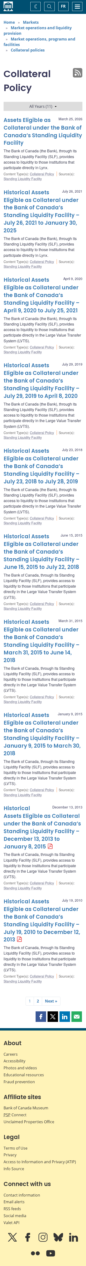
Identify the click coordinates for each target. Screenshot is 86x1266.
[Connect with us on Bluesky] (58, 1240)
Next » (51, 1001)
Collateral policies (28, 50)
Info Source (14, 1168)
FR (63, 6)
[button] (41, 1016)
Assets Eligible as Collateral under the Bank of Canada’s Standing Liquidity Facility (43, 131)
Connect (15, 1114)
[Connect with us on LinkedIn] (73, 1240)
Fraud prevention (19, 1081)
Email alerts (14, 1201)
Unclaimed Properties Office (29, 1121)
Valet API (11, 1222)
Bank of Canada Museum (26, 1108)
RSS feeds (12, 1208)
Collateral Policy (42, 174)
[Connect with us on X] (13, 1240)
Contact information (22, 1195)
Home (9, 22)
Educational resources (24, 1074)
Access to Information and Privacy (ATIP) (40, 1161)
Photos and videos (20, 1068)
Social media (15, 1215)
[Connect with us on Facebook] (28, 1240)
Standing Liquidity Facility (23, 178)
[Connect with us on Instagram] (43, 1240)
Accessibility (14, 1061)
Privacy (10, 1154)
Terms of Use (15, 1148)
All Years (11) (40, 106)
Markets (31, 22)
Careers (11, 1054)
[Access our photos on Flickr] (35, 1256)
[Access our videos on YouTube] (50, 1256)
